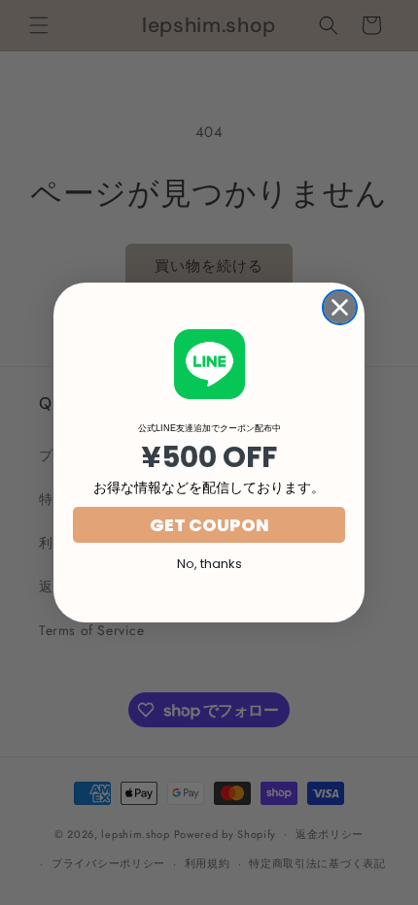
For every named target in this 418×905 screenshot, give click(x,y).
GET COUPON (209, 525)
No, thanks (209, 563)
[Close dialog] (340, 307)
